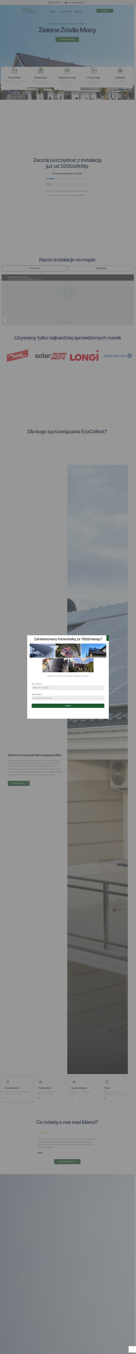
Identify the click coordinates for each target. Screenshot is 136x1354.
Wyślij (68, 706)
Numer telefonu (37, 694)
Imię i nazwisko (37, 684)
